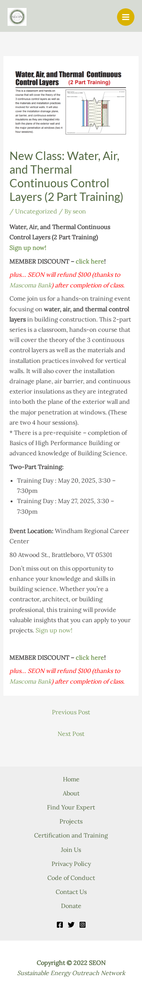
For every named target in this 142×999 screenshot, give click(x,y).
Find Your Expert (71, 807)
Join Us (71, 849)
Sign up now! (27, 247)
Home (71, 779)
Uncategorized (36, 211)
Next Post (71, 733)
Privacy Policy (71, 863)
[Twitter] (71, 924)
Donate (71, 906)
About (71, 793)
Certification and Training (71, 835)
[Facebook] (59, 924)
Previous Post (71, 712)
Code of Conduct (71, 877)
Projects (71, 821)
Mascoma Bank (30, 285)
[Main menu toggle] (125, 17)
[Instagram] (82, 924)
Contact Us (71, 891)
